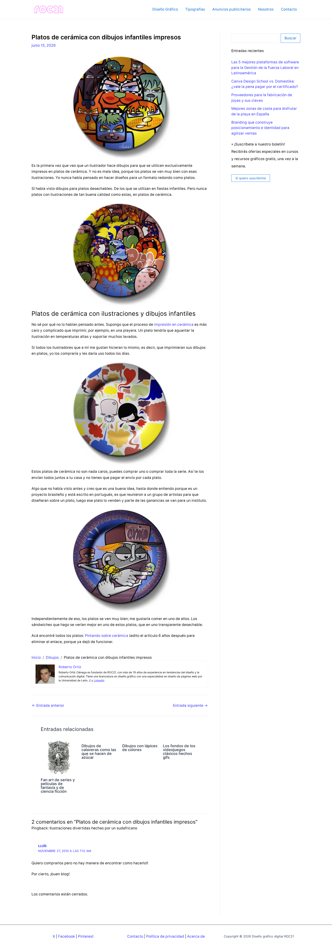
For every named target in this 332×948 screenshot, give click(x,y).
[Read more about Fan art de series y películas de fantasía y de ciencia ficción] (59, 757)
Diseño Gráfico (165, 9)
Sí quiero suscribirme (250, 178)
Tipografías (195, 9)
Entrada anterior (48, 705)
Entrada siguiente (190, 705)
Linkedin (99, 680)
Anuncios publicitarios (231, 9)
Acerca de (196, 936)
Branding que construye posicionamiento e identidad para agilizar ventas (260, 128)
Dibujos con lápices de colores (140, 748)
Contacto (289, 9)
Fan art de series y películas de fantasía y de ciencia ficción (58, 786)
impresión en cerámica (173, 324)
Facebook (66, 936)
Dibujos (52, 657)
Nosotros (266, 9)
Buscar (290, 38)
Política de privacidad (165, 936)
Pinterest (86, 936)
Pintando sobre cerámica (106, 635)
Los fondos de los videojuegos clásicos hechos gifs (179, 752)
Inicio (36, 657)
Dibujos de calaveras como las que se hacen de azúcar (98, 752)
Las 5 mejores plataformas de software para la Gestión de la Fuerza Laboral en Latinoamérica (265, 67)
